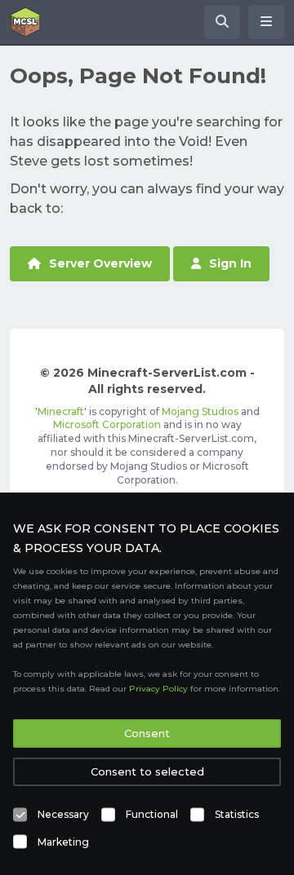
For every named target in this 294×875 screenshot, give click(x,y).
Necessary (63, 814)
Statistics (237, 814)
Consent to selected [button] (147, 771)
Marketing (63, 842)
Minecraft (61, 411)
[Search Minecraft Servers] (222, 22)
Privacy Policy (158, 688)
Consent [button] (147, 733)
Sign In (230, 263)
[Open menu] (266, 22)
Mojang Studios (200, 411)
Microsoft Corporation (107, 424)
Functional (152, 814)
